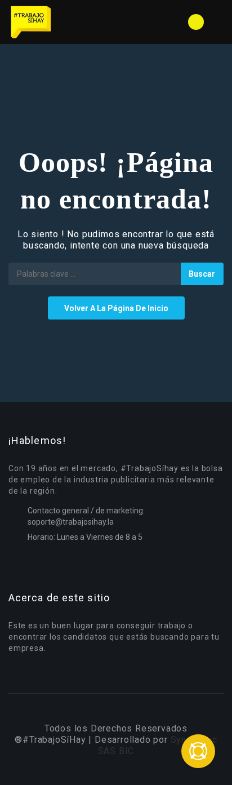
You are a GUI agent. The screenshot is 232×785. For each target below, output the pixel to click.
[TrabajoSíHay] (62, 22)
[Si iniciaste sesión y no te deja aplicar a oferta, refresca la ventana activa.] (198, 751)
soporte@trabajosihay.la (71, 521)
